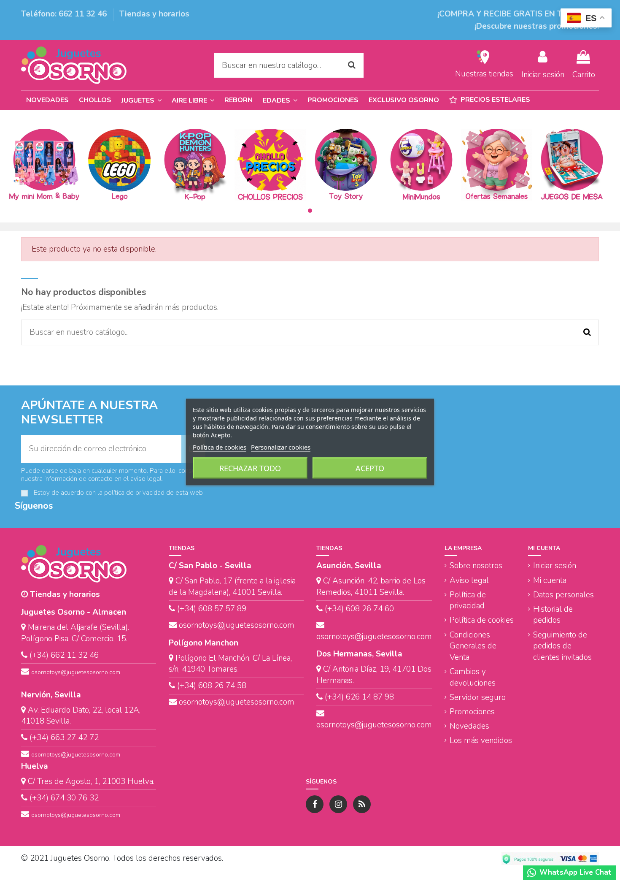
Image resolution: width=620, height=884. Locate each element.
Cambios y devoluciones (473, 677)
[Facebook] (314, 804)
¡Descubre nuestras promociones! (536, 26)
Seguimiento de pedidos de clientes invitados (562, 646)
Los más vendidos (481, 740)
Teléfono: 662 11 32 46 (65, 13)
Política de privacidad (468, 600)
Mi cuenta (549, 580)
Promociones (472, 711)
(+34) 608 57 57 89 (211, 608)
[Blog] (362, 804)
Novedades (469, 726)
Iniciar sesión (554, 565)
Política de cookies (482, 620)
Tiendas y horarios (154, 13)
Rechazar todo (250, 468)
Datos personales (563, 594)
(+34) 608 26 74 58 (211, 685)
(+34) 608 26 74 (354, 608)
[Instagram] (338, 804)
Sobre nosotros (476, 565)
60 (388, 608)
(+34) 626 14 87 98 (359, 696)
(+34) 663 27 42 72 (64, 737)
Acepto (370, 468)
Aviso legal (469, 580)
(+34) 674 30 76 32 (64, 797)
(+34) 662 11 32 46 (64, 655)
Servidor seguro (478, 697)
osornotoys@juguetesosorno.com (75, 672)
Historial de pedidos (553, 615)
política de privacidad (134, 492)
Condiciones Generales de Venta (473, 646)
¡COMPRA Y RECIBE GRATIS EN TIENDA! (513, 13)
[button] (280, 100)
